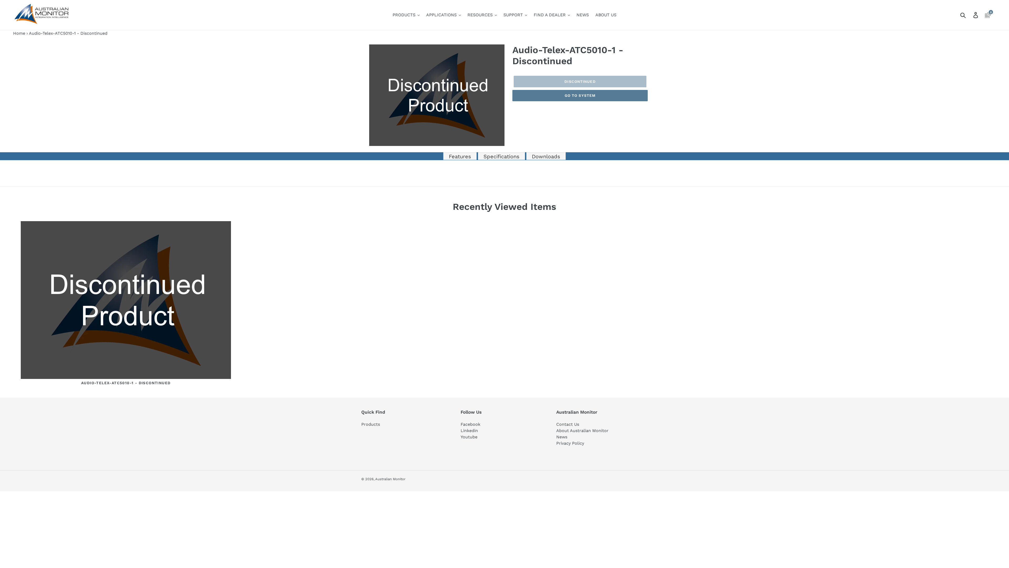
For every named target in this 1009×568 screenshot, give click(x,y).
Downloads (546, 156)
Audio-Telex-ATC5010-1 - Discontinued (126, 383)
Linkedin (469, 430)
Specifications (501, 156)
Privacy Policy (570, 443)
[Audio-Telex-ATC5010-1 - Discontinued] (126, 301)
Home (19, 33)
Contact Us (567, 424)
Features (460, 156)
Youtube (469, 436)
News (561, 436)
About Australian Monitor (582, 430)
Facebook (470, 424)
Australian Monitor (390, 479)
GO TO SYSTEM (580, 95)
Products (370, 424)
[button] (500, 49)
